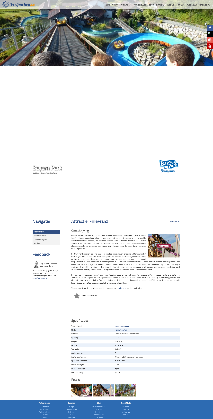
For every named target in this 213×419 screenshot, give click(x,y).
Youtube (126, 414)
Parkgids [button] (125, 4)
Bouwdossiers (99, 414)
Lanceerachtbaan (122, 326)
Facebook (126, 406)
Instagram (126, 412)
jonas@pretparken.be (41, 278)
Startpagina (112, 4)
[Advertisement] (106, 196)
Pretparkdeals (44, 412)
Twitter (126, 409)
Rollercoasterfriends (198, 4)
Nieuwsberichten (99, 406)
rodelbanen (122, 288)
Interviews (99, 417)
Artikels (99, 409)
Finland (71, 414)
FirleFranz (53, 173)
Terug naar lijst (174, 221)
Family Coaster (121, 329)
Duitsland (36, 173)
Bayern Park (44, 173)
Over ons (171, 4)
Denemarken (72, 409)
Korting (160, 4)
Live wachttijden (40, 239)
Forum (181, 4)
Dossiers (98, 412)
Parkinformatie (40, 235)
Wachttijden (140, 4)
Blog (151, 4)
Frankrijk (71, 417)
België (71, 406)
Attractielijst (39, 231)
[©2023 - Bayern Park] (81, 390)
